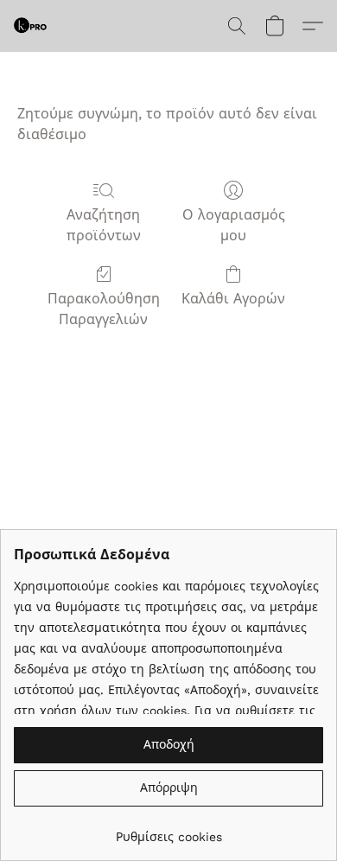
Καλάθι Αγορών (233, 298)
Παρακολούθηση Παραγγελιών (104, 309)
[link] (168, 830)
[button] (31, 26)
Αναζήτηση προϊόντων (104, 225)
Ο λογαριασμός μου (233, 225)
